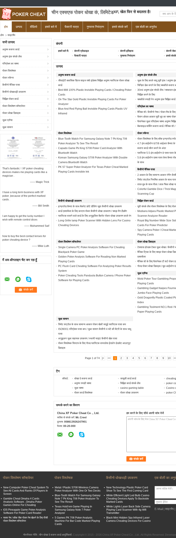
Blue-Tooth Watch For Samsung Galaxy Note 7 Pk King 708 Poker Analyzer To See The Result (77, 498)
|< (103, 358)
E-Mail (159, 509)
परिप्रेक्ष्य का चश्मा (10, 63)
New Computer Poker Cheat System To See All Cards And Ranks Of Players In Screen (26, 490)
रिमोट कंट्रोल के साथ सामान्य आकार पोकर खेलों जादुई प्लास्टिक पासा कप (92, 324)
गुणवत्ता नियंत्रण (95, 26)
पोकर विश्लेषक (9, 70)
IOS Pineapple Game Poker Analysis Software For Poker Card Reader (24, 511)
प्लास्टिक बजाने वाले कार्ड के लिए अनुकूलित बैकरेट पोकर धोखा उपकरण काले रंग (94, 215)
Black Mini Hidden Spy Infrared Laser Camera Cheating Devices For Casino (128, 519)
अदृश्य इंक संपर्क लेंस (12, 56)
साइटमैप (169, 509)
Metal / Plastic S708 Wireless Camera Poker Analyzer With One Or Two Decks (77, 489)
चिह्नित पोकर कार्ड (10, 98)
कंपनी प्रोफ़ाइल (81, 50)
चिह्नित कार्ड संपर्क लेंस (130, 383)
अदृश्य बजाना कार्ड (10, 49)
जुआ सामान (7, 127)
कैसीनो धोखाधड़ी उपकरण (14, 91)
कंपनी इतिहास (126, 50)
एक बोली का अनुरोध (146, 26)
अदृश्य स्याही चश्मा (82, 383)
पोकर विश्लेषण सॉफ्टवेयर (13, 105)
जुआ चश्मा (78, 387)
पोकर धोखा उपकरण (129, 392)
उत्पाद (19, 26)
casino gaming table (132, 387)
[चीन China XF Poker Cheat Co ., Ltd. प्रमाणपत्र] (13, 147)
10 (169, 358)
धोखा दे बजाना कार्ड (83, 378)
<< (109, 358)
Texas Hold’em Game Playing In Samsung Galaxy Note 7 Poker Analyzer (73, 509)
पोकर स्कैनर (8, 77)
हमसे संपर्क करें (120, 26)
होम (6, 26)
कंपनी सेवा (171, 50)
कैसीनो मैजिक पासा (11, 84)
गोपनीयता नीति (30, 534)
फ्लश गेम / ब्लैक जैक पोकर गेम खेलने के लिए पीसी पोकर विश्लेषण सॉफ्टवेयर (25, 519)
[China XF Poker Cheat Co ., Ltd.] (23, 13)
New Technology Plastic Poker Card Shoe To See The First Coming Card (127, 489)
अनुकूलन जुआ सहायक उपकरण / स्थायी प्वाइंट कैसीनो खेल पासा (87, 338)
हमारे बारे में (51, 26)
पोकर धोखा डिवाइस (11, 113)
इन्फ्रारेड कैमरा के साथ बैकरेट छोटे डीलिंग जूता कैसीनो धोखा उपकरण (90, 206)
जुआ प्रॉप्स (7, 120)
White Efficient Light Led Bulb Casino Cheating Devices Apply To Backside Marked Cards (127, 498)
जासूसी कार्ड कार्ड (128, 378)
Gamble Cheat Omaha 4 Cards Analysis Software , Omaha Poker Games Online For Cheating (22, 502)
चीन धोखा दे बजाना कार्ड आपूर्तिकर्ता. (56, 534)
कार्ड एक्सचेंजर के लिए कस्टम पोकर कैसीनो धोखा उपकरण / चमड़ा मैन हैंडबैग (92, 211)
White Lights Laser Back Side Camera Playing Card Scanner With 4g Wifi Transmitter (128, 509)
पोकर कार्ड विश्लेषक (83, 392)
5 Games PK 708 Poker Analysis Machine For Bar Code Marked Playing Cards (77, 521)
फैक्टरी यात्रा (72, 26)
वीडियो (33, 26)
